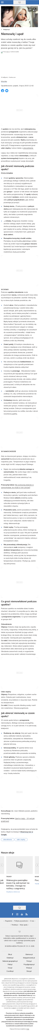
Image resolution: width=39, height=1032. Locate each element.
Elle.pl (10, 954)
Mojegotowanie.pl (29, 958)
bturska (4, 81)
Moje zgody (23, 925)
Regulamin (8, 921)
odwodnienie (7, 839)
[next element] (37, 878)
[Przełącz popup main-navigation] (2, 2)
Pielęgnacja (6, 29)
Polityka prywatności (21, 921)
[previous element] (1, 878)
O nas (32, 921)
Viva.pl (10, 968)
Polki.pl (10, 964)
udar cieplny (21, 839)
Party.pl (29, 961)
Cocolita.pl (10, 971)
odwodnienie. (28, 148)
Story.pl (29, 971)
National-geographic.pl (9, 961)
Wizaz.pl (29, 968)
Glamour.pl (29, 954)
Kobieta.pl (10, 958)
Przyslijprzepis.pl (29, 964)
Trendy (9, 876)
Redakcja (15, 925)
